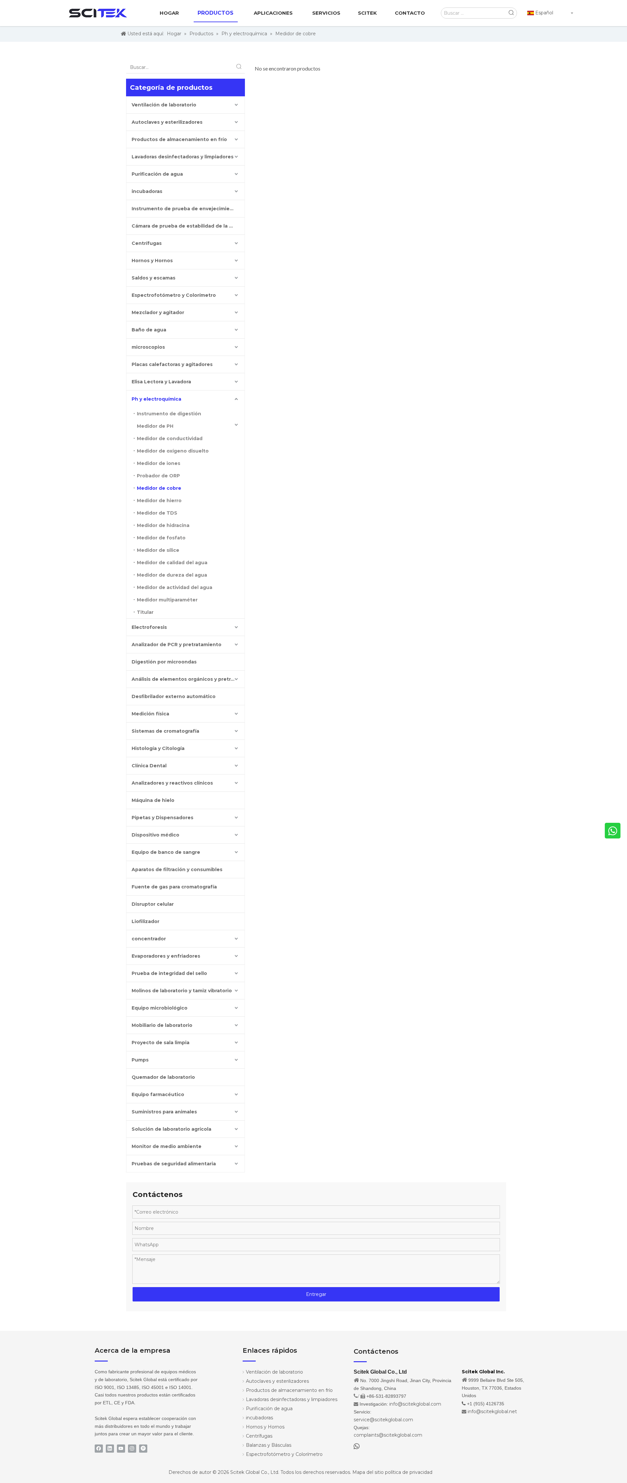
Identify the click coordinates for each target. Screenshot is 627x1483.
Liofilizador (145, 921)
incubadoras (147, 191)
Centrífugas (147, 243)
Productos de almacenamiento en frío (179, 139)
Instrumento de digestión (169, 414)
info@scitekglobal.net (492, 1411)
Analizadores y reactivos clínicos (172, 783)
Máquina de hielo (153, 800)
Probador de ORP (158, 476)
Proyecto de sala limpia (160, 1042)
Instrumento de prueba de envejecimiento (185, 209)
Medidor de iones (158, 463)
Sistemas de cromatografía (165, 731)
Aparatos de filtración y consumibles (177, 869)
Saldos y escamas (153, 278)
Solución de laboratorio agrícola (171, 1129)
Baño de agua (149, 330)
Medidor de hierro (159, 500)
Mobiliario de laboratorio (162, 1025)
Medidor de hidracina (163, 525)
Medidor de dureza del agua (172, 575)
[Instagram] (132, 1448)
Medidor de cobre (159, 488)
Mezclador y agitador (158, 312)
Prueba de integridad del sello (169, 973)
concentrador (149, 939)
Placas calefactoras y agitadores (172, 364)
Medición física (150, 714)
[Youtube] (121, 1448)
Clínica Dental (149, 766)
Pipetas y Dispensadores (162, 818)
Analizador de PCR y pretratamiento (176, 644)
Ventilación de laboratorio (164, 105)
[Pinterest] (143, 1448)
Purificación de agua (157, 174)
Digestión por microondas (164, 662)
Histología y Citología (158, 748)
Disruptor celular (153, 904)
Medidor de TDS (157, 513)
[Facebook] (99, 1448)
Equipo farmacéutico (158, 1094)
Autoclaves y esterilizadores (167, 122)
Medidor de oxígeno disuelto (173, 451)
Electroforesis (149, 627)
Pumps (140, 1060)
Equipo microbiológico (159, 1008)
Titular (145, 612)
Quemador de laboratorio (163, 1077)
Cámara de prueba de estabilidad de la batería (188, 226)
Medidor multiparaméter (167, 600)
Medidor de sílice (158, 550)
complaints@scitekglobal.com (388, 1435)
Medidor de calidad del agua (172, 563)
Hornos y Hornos (152, 260)
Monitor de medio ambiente (166, 1146)
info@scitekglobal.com (415, 1404)
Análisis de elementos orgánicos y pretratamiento (188, 679)
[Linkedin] (110, 1448)
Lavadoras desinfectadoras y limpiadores (182, 157)
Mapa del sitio (368, 1472)
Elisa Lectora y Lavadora (161, 382)
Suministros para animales (164, 1112)
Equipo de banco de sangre (166, 852)
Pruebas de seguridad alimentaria (174, 1164)
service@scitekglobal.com (383, 1420)
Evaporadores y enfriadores (166, 956)
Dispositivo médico (155, 835)
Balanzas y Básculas (268, 1445)
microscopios (148, 347)
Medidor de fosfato (161, 538)
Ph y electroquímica (156, 399)
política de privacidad (408, 1472)
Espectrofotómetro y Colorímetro (174, 295)
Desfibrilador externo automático (174, 696)
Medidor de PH (155, 426)
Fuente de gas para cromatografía (174, 887)
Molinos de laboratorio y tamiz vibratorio (182, 991)
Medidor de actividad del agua (174, 587)
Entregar (316, 1294)
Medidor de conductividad (169, 438)
